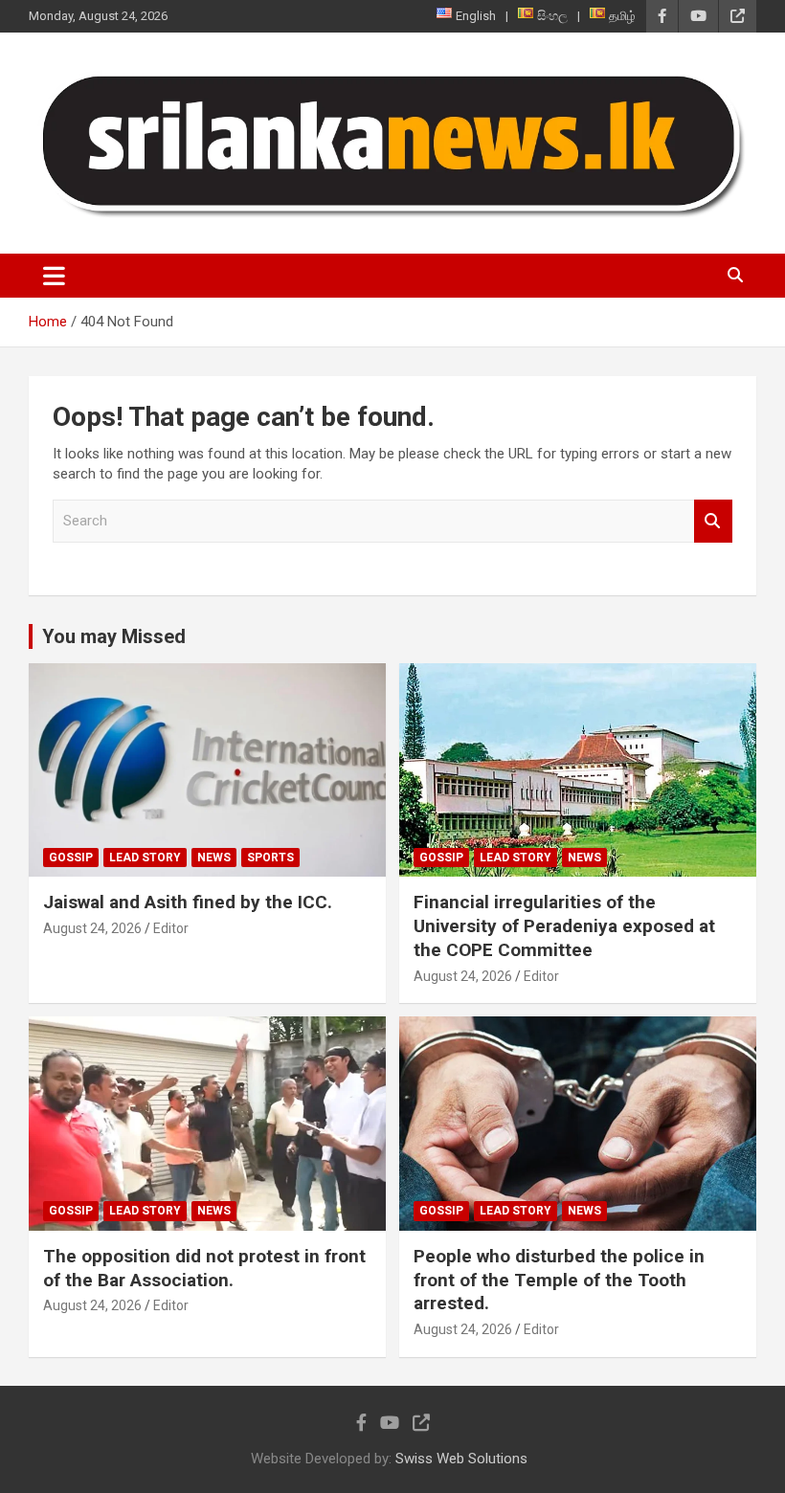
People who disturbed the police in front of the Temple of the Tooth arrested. (559, 1279)
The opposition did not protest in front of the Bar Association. (204, 1268)
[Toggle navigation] (54, 276)
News (214, 857)
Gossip (71, 857)
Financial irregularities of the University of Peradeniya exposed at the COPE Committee (564, 925)
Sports (270, 857)
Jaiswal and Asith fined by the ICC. (187, 902)
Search (713, 521)
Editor (171, 928)
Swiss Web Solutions (461, 1458)
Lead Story (145, 857)
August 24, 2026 (92, 928)
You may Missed (114, 636)
